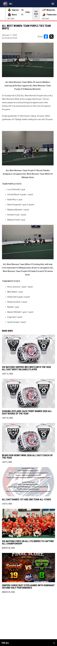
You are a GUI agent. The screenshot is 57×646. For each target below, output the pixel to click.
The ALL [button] (5, 643)
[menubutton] (52, 3)
